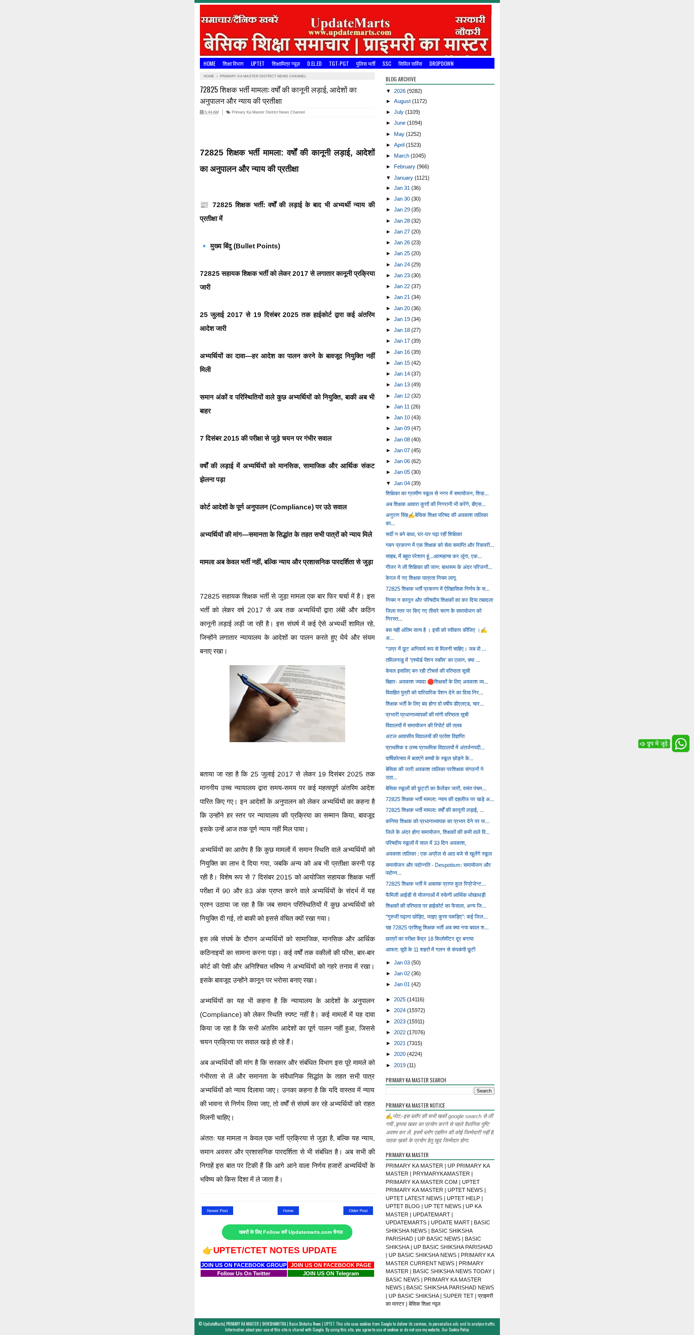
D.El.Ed (314, 63)
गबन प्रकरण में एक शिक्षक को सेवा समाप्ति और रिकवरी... (440, 545)
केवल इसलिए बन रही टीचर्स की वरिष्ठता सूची (428, 671)
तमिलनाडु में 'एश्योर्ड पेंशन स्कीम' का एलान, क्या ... (433, 660)
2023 (400, 1021)
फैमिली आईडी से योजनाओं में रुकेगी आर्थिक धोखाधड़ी (435, 895)
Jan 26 (402, 242)
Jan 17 (402, 341)
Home (209, 63)
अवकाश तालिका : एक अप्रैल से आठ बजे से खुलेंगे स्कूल (439, 854)
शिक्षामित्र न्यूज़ (286, 63)
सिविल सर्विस (410, 63)
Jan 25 (402, 253)
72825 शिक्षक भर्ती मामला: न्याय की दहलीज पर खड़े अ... (440, 799)
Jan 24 (402, 264)
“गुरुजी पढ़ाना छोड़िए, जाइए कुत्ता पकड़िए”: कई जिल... (437, 916)
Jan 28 (402, 221)
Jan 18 (402, 330)
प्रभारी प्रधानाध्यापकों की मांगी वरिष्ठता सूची (427, 714)
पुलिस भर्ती (365, 63)
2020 (400, 1054)
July (399, 112)
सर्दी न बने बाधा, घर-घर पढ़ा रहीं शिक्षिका (424, 534)
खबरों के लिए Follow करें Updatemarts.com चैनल (291, 1232)
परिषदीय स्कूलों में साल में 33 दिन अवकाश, (426, 843)
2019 (400, 1065)
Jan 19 (402, 319)
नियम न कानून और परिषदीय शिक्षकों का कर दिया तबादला (439, 600)
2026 (400, 91)
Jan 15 (402, 363)
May (400, 134)
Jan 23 (402, 275)
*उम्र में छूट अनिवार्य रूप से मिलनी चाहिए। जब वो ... (436, 649)
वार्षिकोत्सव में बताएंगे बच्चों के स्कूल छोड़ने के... (430, 758)
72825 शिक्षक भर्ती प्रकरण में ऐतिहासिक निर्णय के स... (438, 589)
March (402, 156)
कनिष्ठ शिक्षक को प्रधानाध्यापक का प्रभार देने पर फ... (437, 821)
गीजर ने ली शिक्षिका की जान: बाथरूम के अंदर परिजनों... (439, 567)
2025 (400, 999)
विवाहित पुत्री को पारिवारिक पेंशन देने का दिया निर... (434, 692)
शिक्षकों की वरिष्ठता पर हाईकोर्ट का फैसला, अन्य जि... (436, 906)
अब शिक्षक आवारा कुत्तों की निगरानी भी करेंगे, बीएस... (436, 504)
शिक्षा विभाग (233, 63)
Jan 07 (402, 450)
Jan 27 (402, 231)
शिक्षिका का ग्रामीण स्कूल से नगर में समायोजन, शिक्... (437, 493)
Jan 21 (402, 297)
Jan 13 (402, 384)
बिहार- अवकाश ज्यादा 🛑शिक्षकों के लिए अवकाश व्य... (437, 682)
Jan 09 (402, 428)
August (403, 101)
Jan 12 (402, 396)
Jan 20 (402, 308)
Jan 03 (402, 962)
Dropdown (441, 63)
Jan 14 (402, 374)
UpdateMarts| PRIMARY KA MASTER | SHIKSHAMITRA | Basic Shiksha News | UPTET (269, 1324)
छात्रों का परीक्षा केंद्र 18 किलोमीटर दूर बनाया (430, 939)
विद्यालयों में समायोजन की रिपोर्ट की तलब (424, 725)
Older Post (358, 1210)
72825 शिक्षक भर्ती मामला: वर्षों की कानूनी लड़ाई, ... (435, 810)
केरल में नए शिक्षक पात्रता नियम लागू (421, 578)
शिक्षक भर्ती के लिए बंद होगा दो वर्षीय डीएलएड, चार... (435, 704)
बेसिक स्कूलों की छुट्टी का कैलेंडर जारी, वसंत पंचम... (436, 788)
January (404, 178)
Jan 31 (402, 188)
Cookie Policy (459, 1329)
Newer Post (217, 1210)
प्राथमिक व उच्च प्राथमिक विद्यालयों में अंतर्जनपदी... (435, 747)
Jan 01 (402, 984)
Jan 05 (402, 472)
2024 (400, 1010)
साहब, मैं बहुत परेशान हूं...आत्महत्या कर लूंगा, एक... (434, 556)
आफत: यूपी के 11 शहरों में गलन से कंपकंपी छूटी (430, 949)
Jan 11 (402, 406)
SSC (386, 63)
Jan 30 (402, 199)
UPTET (258, 63)
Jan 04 (402, 483)
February (405, 166)
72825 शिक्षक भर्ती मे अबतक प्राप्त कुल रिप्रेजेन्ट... (436, 884)
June (400, 123)
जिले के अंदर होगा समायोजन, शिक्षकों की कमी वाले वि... (438, 832)
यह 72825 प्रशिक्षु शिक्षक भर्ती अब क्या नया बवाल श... (437, 927)
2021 (400, 1043)
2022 (400, 1032)
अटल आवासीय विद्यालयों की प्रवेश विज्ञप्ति (425, 736)
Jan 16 (402, 352)
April (400, 145)
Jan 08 (402, 439)
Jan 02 (402, 973)
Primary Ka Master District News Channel (268, 112)
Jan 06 (402, 461)
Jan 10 (402, 417)
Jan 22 (402, 286)
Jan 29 (402, 209)
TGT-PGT (339, 63)
